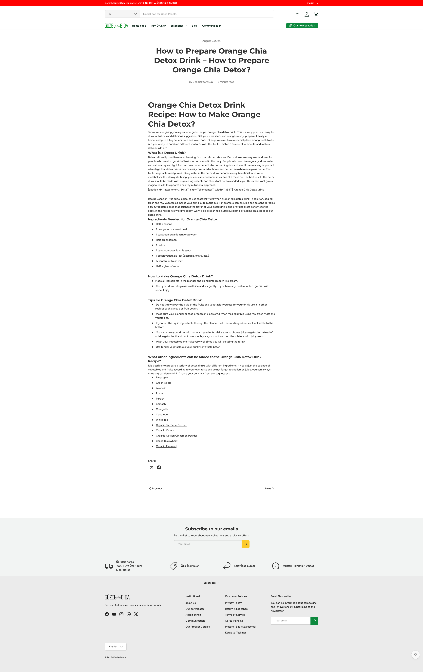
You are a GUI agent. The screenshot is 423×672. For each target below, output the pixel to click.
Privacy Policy (233, 602)
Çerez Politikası (234, 620)
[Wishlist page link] (297, 14)
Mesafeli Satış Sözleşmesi (240, 626)
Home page (139, 25)
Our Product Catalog (198, 626)
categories (177, 25)
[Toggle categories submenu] (186, 26)
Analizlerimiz (193, 614)
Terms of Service (235, 614)
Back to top (210, 582)
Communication (211, 25)
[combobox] (189, 14)
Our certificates (195, 608)
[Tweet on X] (151, 467)
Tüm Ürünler (158, 25)
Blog (194, 25)
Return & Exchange (236, 608)
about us (191, 602)
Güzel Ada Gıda (119, 657)
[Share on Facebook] (159, 467)
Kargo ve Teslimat (235, 632)
